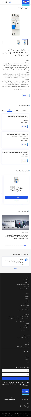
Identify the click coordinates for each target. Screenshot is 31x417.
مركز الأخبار (27, 339)
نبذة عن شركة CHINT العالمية (23, 337)
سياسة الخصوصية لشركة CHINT (23, 346)
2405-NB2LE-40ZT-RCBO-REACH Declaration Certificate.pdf (18, 117)
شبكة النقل (27, 296)
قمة (16, 378)
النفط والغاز (27, 325)
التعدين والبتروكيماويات (24, 330)
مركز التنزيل (26, 359)
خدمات (27, 357)
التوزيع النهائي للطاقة (23, 7)
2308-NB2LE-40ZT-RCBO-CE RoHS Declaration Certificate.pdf (17, 135)
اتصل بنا (27, 361)
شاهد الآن (21, 264)
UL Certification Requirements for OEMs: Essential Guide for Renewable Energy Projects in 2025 (16, 236)
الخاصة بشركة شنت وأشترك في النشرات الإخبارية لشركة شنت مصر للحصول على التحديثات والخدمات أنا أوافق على (15, 384)
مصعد (28, 312)
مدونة (21, 259)
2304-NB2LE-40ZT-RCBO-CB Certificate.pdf (15, 152)
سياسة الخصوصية (5, 384)
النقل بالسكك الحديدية (25, 327)
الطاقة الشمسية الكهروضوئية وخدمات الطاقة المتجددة (18, 318)
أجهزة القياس (26, 286)
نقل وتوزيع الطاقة (25, 282)
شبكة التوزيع (26, 298)
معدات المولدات (26, 303)
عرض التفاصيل (15, 197)
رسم (3, 110)
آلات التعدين (27, 307)
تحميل (24, 126)
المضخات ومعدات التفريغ (24, 305)
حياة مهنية (27, 344)
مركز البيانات (26, 314)
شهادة (9, 110)
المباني (28, 300)
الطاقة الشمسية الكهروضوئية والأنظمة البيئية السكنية (19, 316)
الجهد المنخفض (26, 279)
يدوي (16, 110)
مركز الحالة (26, 351)
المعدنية (27, 323)
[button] (2, 42)
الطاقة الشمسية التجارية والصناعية (22, 321)
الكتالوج (24, 110)
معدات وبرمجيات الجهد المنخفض (23, 284)
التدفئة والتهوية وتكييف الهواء (23, 309)
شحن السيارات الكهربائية (24, 288)
